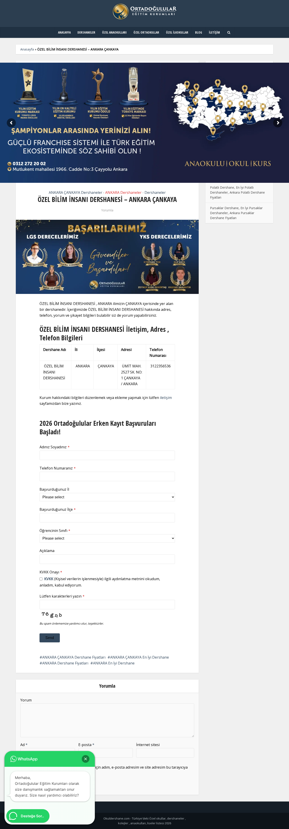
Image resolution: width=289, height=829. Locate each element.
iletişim (166, 397)
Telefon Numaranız (58, 468)
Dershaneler (86, 32)
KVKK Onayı (51, 572)
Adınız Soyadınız (55, 446)
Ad (24, 744)
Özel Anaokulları (114, 32)
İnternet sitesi (148, 744)
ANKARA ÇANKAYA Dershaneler (75, 192)
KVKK (48, 578)
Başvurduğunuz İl (54, 489)
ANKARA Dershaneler (123, 192)
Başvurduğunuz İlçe (58, 509)
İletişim (214, 32)
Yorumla (107, 210)
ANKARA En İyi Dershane (114, 663)
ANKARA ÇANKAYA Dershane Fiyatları (73, 657)
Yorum (26, 700)
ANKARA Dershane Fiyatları (65, 663)
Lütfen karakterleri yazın (62, 596)
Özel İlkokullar (177, 32)
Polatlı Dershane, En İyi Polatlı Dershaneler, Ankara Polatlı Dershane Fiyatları (237, 192)
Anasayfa (64, 32)
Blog (198, 32)
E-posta (86, 744)
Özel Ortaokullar (146, 32)
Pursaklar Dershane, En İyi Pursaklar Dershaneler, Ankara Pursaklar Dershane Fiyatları (236, 213)
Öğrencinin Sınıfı (55, 530)
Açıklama (47, 550)
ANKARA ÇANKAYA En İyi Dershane (139, 657)
